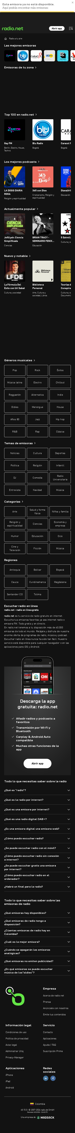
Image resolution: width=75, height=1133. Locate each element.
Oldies (14, 407)
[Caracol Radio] (36, 55)
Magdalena (60, 582)
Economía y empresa (60, 524)
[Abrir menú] (71, 28)
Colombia (39, 1104)
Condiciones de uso (16, 1032)
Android (10, 1088)
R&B (14, 432)
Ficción (37, 548)
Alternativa (37, 395)
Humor (15, 536)
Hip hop (60, 419)
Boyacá (60, 570)
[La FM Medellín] (49, 55)
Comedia (37, 478)
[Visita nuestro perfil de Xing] (53, 1078)
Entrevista (15, 490)
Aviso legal (11, 1045)
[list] (37, 55)
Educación (37, 536)
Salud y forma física (37, 512)
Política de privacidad (17, 1038)
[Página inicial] (5, 38)
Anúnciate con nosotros (55, 1008)
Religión (37, 465)
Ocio (60, 536)
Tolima (37, 594)
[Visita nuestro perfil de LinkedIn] (45, 1078)
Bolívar (37, 570)
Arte (14, 511)
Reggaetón (15, 395)
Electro (37, 382)
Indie (60, 395)
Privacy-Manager (15, 1057)
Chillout (60, 382)
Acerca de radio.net (53, 995)
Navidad (37, 490)
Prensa (47, 1002)
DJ (14, 478)
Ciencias (37, 524)
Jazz (37, 419)
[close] (73, 2)
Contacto (48, 1032)
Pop (15, 370)
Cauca (14, 582)
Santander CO (15, 594)
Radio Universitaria (60, 478)
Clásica (60, 432)
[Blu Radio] (23, 55)
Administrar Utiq (15, 1051)
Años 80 (14, 419)
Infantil (60, 465)
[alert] (37, 6)
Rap (37, 432)
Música (60, 490)
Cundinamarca (37, 582)
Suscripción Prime (53, 1051)
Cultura (37, 453)
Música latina (14, 382)
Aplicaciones (49, 1038)
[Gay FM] (9, 55)
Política (15, 465)
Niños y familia (60, 511)
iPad (8, 1081)
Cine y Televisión (14, 549)
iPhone (9, 1075)
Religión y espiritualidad (15, 524)
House (60, 407)
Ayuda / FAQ (49, 1045)
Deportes (60, 453)
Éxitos (60, 370)
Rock (37, 370)
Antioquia (15, 570)
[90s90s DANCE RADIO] (62, 55)
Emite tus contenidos (54, 1014)
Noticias (14, 453)
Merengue (37, 407)
